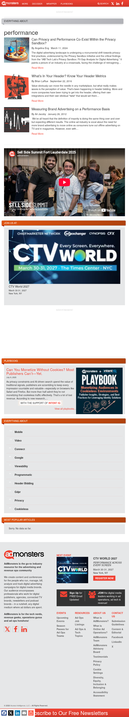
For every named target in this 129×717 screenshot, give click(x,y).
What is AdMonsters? (101, 619)
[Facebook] (4, 713)
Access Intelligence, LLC (20, 705)
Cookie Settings (98, 671)
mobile (16, 432)
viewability (18, 466)
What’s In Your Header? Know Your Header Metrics (69, 75)
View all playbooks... (65, 408)
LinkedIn (117, 641)
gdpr (15, 492)
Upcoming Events (62, 619)
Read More (38, 67)
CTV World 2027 (19, 286)
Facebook (117, 637)
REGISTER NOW (104, 578)
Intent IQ (54, 403)
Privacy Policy (97, 663)
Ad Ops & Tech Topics (80, 632)
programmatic (20, 474)
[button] (113, 3)
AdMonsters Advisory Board (100, 648)
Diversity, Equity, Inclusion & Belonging (99, 682)
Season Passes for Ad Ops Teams (63, 630)
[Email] (24, 713)
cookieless (18, 509)
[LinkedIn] (17, 713)
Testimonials (100, 656)
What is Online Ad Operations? (100, 629)
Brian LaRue (41, 81)
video (16, 440)
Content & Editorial (117, 630)
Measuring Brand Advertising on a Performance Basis (71, 108)
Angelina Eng (42, 48)
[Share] (31, 713)
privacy (16, 500)
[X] (10, 713)
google (16, 457)
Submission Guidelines (118, 622)
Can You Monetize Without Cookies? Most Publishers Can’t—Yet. (40, 371)
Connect (17, 449)
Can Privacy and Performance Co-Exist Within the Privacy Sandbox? (74, 41)
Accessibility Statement (100, 693)
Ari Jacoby (40, 114)
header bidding (21, 483)
